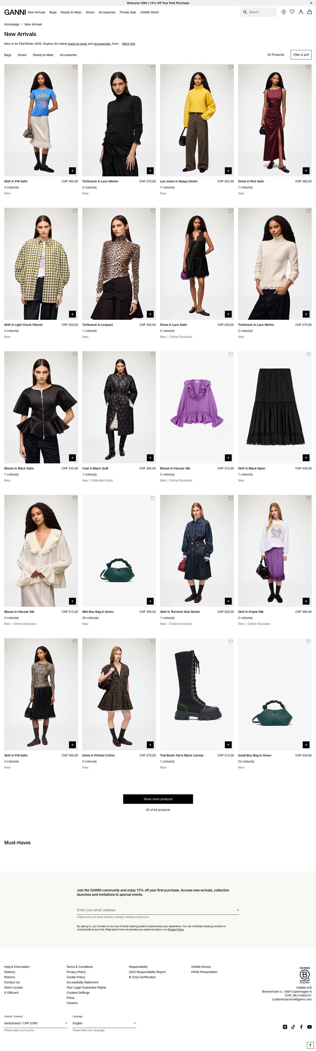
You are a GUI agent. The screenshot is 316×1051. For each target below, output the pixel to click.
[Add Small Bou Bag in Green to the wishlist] (308, 641)
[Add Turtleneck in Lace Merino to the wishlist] (152, 67)
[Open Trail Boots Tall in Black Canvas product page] (197, 694)
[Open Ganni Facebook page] (301, 1026)
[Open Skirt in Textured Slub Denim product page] (197, 551)
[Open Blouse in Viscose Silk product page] (197, 407)
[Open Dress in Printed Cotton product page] (119, 694)
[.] (158, 3)
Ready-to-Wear (43, 55)
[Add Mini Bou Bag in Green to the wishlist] (152, 498)
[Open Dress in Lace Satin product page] (197, 264)
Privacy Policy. (176, 929)
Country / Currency (13, 1016)
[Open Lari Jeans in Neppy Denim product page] (197, 120)
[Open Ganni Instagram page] (285, 1026)
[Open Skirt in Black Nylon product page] (275, 407)
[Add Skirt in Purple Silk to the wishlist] (308, 498)
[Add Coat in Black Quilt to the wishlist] (152, 354)
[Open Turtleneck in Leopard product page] (119, 264)
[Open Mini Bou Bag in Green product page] (119, 551)
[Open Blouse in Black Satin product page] (41, 407)
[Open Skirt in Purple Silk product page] (275, 551)
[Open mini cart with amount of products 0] (309, 11)
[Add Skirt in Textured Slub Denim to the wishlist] (230, 498)
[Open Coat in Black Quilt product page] (119, 407)
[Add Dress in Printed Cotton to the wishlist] (152, 641)
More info (128, 44)
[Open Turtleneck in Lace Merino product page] (119, 120)
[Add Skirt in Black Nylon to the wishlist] (308, 354)
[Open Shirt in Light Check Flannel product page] (41, 264)
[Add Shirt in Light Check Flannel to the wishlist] (75, 211)
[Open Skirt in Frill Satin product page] (41, 120)
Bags (7, 55)
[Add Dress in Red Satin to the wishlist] (308, 67)
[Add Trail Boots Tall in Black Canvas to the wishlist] (230, 641)
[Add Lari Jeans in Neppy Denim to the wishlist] (230, 67)
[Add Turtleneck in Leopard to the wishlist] (152, 211)
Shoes (22, 55)
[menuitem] (36, 12)
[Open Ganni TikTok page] (293, 1026)
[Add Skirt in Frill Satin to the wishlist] (75, 67)
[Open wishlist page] (292, 11)
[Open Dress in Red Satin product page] (275, 120)
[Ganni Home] (15, 12)
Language (77, 1016)
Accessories (68, 55)
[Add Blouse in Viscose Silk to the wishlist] (230, 354)
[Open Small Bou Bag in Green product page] (275, 694)
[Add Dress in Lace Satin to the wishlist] (230, 211)
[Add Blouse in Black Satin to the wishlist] (75, 354)
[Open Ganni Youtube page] (309, 1026)
